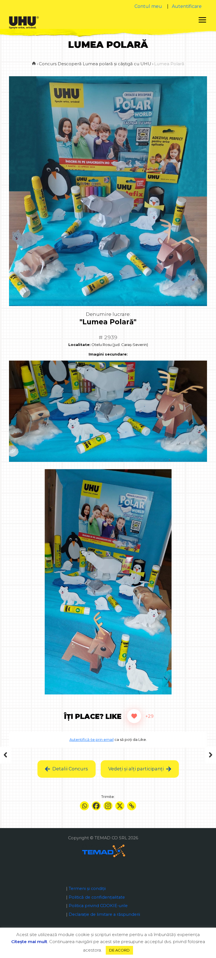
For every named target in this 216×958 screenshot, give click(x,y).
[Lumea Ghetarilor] (200, 755)
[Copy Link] (131, 805)
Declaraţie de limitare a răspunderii (104, 914)
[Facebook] (96, 805)
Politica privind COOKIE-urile (98, 905)
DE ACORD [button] (119, 950)
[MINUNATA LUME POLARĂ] (16, 755)
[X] (119, 805)
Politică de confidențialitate (97, 897)
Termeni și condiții (87, 888)
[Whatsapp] (84, 805)
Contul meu (148, 6)
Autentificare (187, 6)
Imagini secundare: (108, 354)
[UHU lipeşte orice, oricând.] (24, 22)
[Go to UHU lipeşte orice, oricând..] (34, 63)
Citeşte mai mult (29, 941)
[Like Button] (134, 716)
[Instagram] (108, 805)
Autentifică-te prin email (91, 739)
